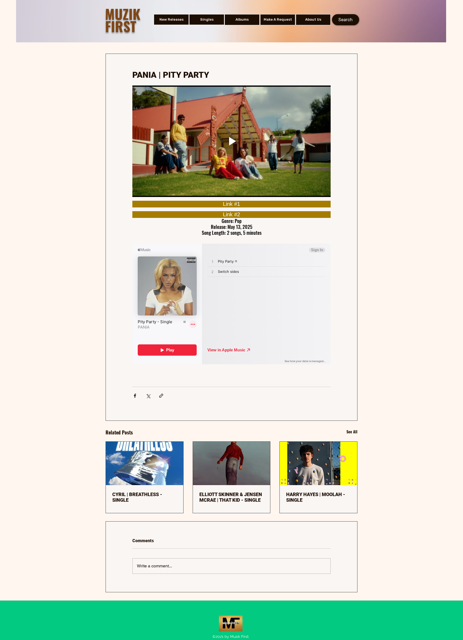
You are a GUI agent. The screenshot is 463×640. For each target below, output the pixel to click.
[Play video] (231, 141)
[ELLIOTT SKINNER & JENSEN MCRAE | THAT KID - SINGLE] (231, 463)
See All (351, 431)
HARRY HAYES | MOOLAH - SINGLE (315, 497)
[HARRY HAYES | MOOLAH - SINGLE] (318, 463)
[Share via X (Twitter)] (148, 395)
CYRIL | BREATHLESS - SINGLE (137, 497)
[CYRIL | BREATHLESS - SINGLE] (144, 463)
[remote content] (231, 204)
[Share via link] (161, 395)
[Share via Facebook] (134, 395)
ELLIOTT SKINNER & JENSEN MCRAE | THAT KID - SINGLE (230, 497)
